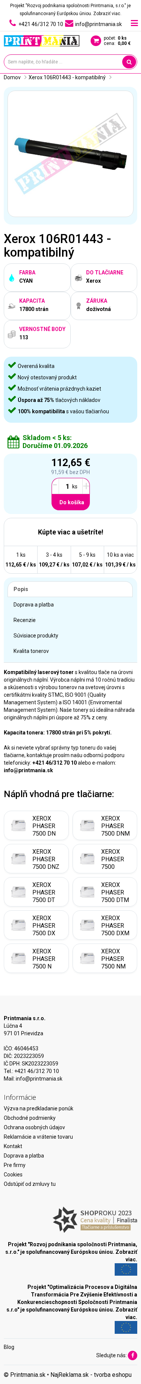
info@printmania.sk (39, 1079)
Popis (21, 589)
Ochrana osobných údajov (34, 1127)
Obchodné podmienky (30, 1118)
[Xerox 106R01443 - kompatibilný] (70, 154)
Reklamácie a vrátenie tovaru (38, 1137)
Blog (9, 1347)
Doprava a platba (34, 605)
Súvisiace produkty (36, 636)
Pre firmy (15, 1165)
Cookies (13, 1175)
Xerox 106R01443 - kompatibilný (67, 77)
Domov (12, 77)
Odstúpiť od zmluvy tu (30, 1184)
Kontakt (13, 1146)
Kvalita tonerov (31, 651)
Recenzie (25, 620)
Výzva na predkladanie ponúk (38, 1108)
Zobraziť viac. (107, 13)
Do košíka (71, 502)
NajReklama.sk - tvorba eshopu (91, 1374)
